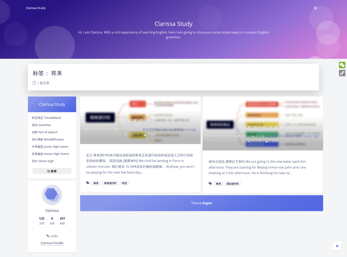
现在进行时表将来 (263, 127)
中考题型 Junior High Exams (50, 146)
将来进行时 (140, 121)
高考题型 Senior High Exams (50, 154)
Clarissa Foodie (52, 243)
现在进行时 (233, 183)
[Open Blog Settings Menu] (337, 246)
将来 (96, 183)
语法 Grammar (41, 125)
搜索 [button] (53, 171)
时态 (124, 183)
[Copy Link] (342, 73)
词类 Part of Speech (45, 132)
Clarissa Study (36, 8)
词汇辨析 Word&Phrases (48, 139)
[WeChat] (342, 65)
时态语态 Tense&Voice (46, 118)
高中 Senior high (43, 161)
